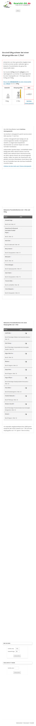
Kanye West (8, 369)
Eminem (7, 414)
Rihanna (7, 361)
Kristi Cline (7, 240)
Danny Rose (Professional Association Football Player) (11, 230)
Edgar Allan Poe (9, 353)
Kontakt (32, 723)
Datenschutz (19, 723)
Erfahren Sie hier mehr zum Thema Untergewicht (17, 166)
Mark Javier (7, 256)
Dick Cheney (8, 343)
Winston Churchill (9, 404)
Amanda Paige (8, 220)
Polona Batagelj (9, 265)
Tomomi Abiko (8, 281)
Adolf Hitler (8, 333)
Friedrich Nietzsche (10, 396)
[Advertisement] (18, 32)
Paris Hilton (8, 387)
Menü (18, 10)
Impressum (26, 723)
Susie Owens (8, 273)
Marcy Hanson (8, 248)
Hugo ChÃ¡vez (8, 377)
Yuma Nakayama (9, 289)
